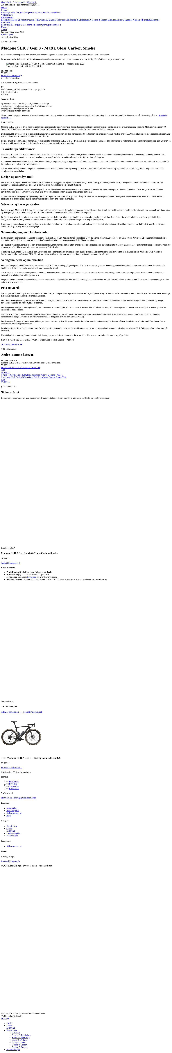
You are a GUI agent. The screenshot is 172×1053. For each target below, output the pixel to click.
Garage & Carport (19, 1045)
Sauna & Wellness (19, 1040)
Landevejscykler (13, 833)
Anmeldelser (11, 808)
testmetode (31, 577)
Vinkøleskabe (7, 15)
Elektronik (6, 22)
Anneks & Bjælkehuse (21, 1035)
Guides (4, 29)
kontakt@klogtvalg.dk (32, 712)
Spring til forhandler (10, 563)
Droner (4, 7)
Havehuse (16, 1033)
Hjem (3, 34)
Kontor (4, 27)
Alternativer (14, 786)
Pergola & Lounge (20, 1047)
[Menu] (39, 5)
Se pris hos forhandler (10, 75)
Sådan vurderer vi (14, 813)
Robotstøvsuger (13, 1049)
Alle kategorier (12, 810)
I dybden (13, 784)
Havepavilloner (18, 1042)
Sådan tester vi (10, 92)
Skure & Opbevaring (21, 1037)
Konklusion (14, 788)
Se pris (4, 1018)
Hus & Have (7, 17)
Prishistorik (14, 781)
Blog (8, 815)
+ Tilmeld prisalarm (11, 78)
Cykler (4, 10)
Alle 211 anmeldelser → (11, 712)
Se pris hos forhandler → (11, 768)
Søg (32, 5)
